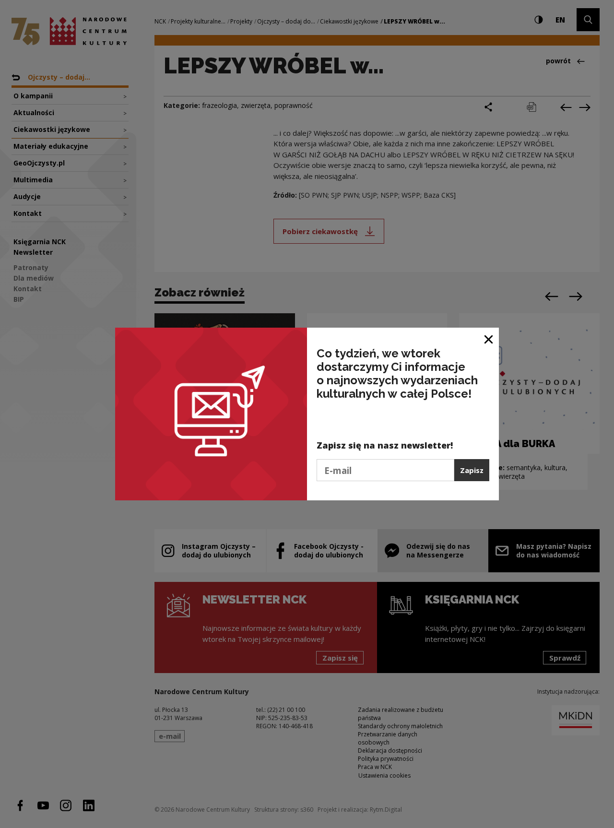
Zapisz (472, 470)
